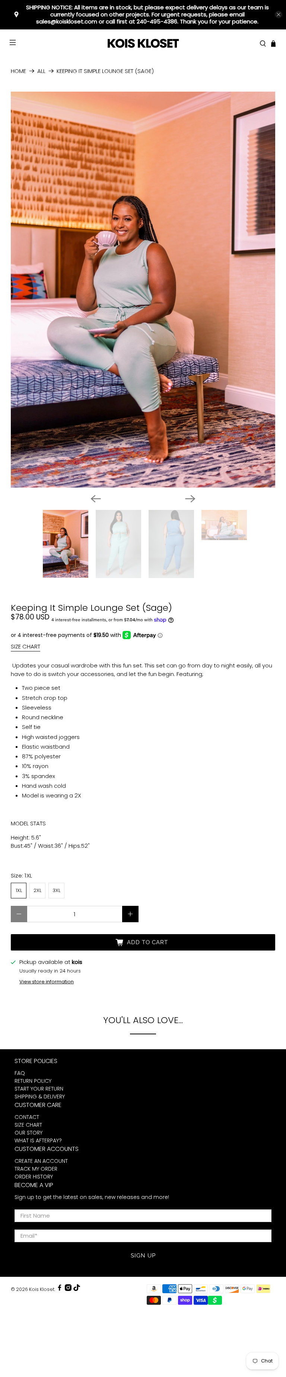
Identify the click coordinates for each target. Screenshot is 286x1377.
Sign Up (143, 1255)
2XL (37, 890)
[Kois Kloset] (143, 43)
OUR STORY (28, 1132)
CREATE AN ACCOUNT (41, 1161)
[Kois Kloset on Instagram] (68, 1289)
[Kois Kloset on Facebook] (59, 1289)
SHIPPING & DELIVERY (40, 1096)
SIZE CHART (25, 646)
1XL (19, 890)
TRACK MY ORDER (36, 1169)
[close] (278, 14)
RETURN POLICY (33, 1081)
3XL (56, 890)
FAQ (20, 1073)
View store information (46, 981)
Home (18, 71)
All (41, 71)
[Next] (190, 498)
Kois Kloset (41, 1289)
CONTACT (27, 1117)
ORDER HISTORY (34, 1176)
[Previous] (95, 498)
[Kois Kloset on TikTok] (76, 1289)
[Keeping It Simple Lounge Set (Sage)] (143, 290)
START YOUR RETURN (39, 1088)
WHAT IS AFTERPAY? (38, 1140)
